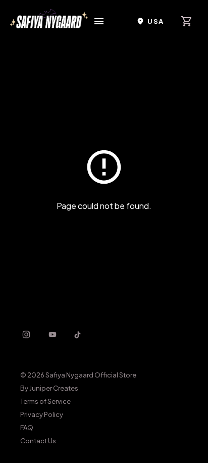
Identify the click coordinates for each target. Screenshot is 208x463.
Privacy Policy (41, 414)
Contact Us (38, 441)
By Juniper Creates (49, 388)
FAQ (26, 428)
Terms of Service (45, 401)
